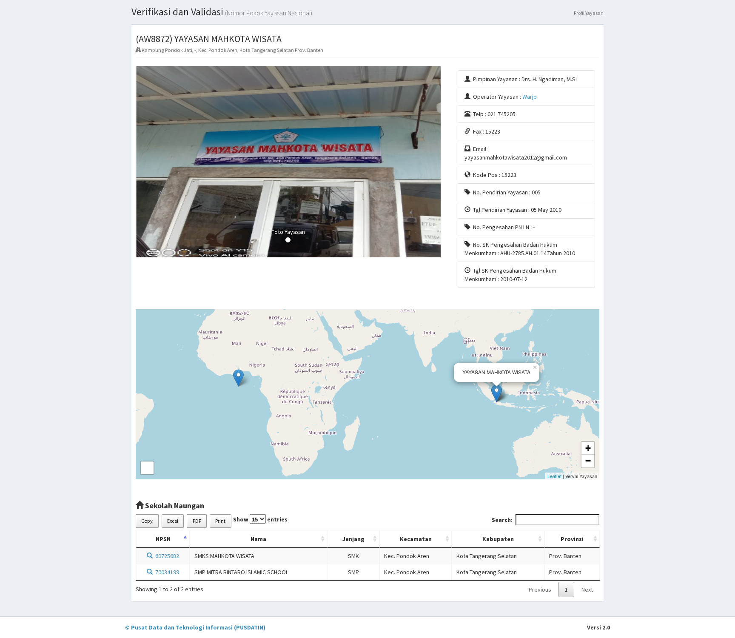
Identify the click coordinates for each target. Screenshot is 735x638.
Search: (502, 520)
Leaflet (554, 476)
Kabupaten (498, 539)
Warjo (529, 96)
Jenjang (353, 539)
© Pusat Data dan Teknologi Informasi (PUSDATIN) (195, 627)
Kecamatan (416, 539)
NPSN (163, 539)
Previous (540, 589)
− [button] (588, 461)
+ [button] (588, 448)
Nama (258, 539)
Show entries (260, 519)
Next (587, 589)
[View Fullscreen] (147, 467)
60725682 (166, 556)
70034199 (166, 572)
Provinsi (572, 539)
